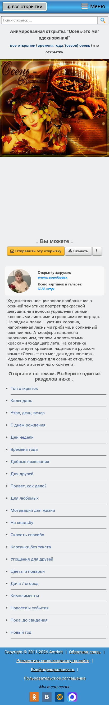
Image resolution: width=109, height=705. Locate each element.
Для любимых (25, 498)
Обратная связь (85, 651)
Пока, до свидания (29, 620)
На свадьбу (22, 522)
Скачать (78, 251)
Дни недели (22, 437)
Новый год (21, 632)
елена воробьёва (52, 277)
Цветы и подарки (28, 571)
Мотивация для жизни (33, 510)
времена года (50, 45)
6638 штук (46, 289)
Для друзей (22, 473)
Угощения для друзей (32, 559)
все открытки (24, 6)
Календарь (21, 400)
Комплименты (25, 595)
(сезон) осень (77, 45)
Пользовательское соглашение (54, 678)
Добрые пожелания (30, 461)
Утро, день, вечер (28, 412)
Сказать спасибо (27, 534)
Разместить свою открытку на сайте (52, 660)
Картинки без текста (31, 546)
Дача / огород (25, 583)
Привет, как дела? (29, 485)
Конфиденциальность (52, 669)
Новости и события (30, 607)
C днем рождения (28, 425)
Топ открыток (24, 388)
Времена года (24, 449)
